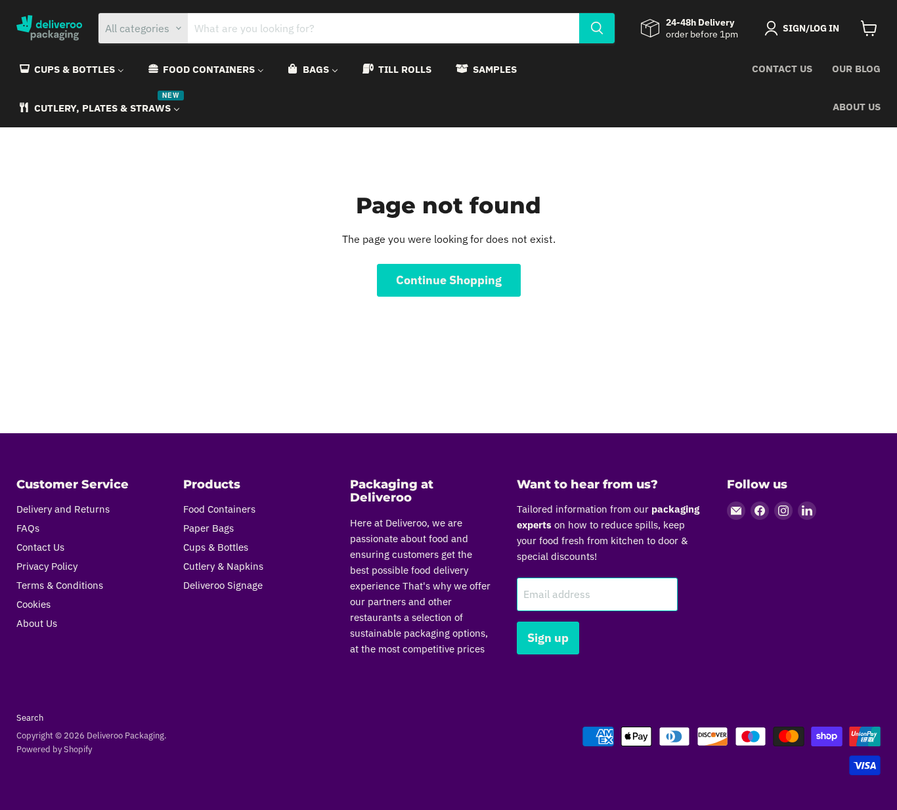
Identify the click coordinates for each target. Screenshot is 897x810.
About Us (857, 106)
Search (29, 717)
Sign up (548, 637)
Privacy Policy (46, 566)
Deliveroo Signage (223, 585)
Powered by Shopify (54, 749)
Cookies (33, 604)
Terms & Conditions (59, 585)
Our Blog (856, 68)
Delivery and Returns (63, 509)
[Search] (597, 28)
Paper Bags (208, 528)
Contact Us (782, 68)
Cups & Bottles (215, 547)
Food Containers (219, 509)
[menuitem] (71, 69)
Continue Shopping (449, 280)
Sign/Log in (811, 28)
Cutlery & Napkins (223, 566)
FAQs (27, 528)
